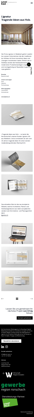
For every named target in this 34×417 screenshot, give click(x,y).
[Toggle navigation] (32, 3)
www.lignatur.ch (5, 96)
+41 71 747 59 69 (6, 356)
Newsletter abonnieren (11, 341)
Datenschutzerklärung (27, 412)
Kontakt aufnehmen (24, 318)
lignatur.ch (4, 215)
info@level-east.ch (6, 354)
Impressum (30, 413)
